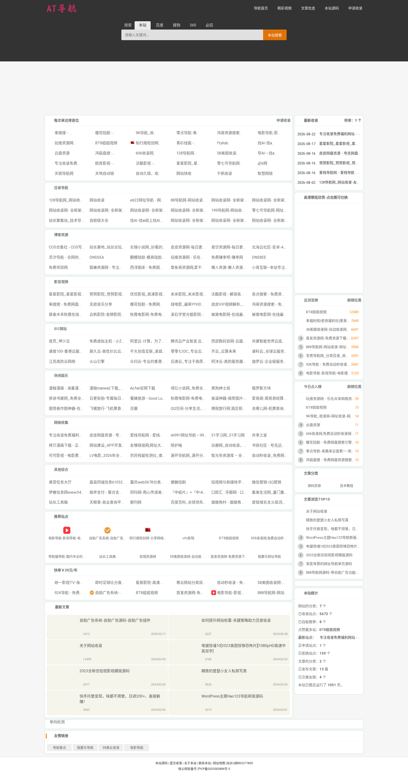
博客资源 (61, 235)
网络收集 (61, 422)
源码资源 (314, 486)
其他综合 (61, 469)
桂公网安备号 (187, 769)
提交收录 (176, 763)
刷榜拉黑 (354, 300)
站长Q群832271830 (240, 763)
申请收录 (283, 120)
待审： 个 (352, 120)
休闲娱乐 (61, 375)
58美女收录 (110, 747)
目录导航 (61, 188)
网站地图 (219, 763)
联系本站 (205, 763)
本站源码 (161, 763)
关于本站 (190, 763)
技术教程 (346, 486)
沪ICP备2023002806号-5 (213, 769)
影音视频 (61, 282)
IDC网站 (60, 329)
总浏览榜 (311, 300)
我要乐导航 (85, 747)
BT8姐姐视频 (329, 630)
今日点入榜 (313, 387)
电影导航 (136, 747)
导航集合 (59, 747)
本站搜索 (275, 35)
